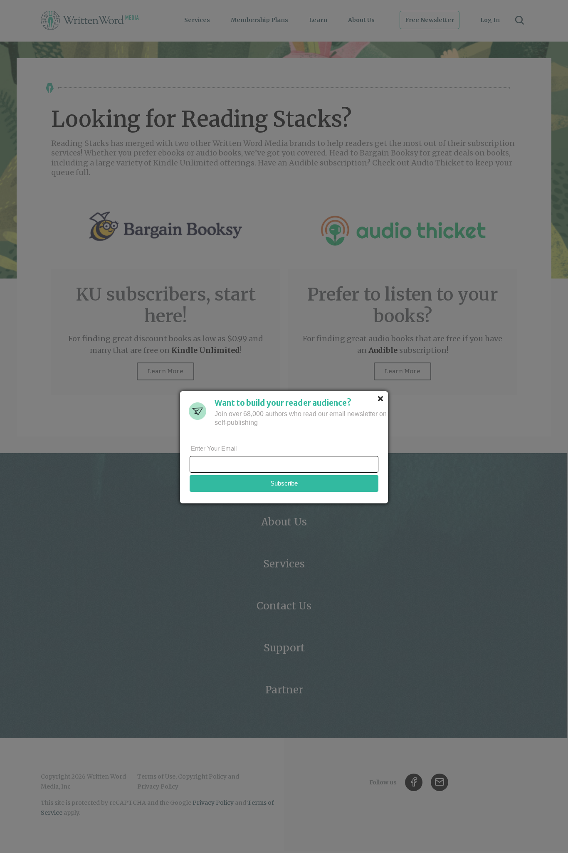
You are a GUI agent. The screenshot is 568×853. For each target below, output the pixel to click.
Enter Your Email (214, 448)
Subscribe (284, 483)
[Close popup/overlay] (380, 399)
